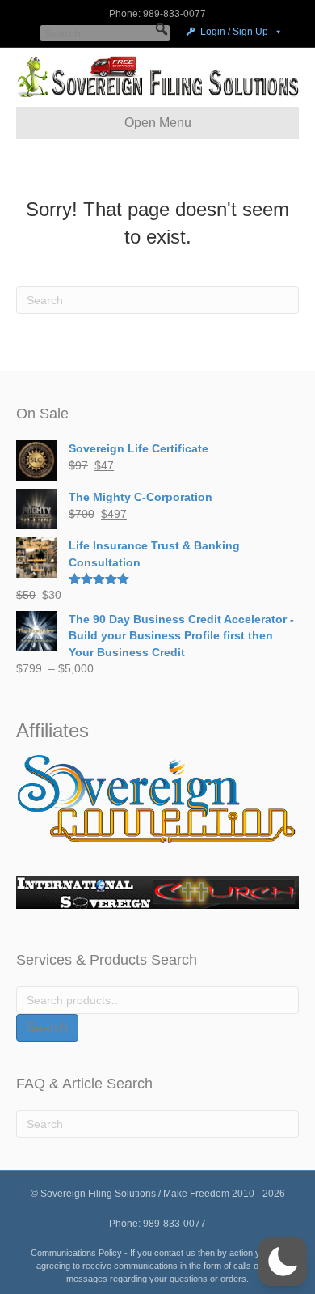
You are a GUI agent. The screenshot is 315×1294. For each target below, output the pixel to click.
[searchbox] (105, 33)
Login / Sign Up (234, 31)
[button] (161, 29)
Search (47, 1027)
